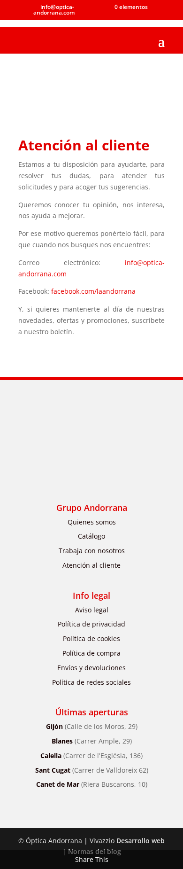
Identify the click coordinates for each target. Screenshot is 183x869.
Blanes (92, 740)
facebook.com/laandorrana (93, 291)
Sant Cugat (91, 770)
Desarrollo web (140, 840)
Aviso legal (91, 609)
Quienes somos (92, 521)
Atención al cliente (91, 565)
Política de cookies (91, 638)
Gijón (91, 726)
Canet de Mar (91, 784)
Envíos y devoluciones (91, 667)
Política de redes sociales (91, 682)
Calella (91, 755)
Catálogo (91, 536)
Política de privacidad (91, 623)
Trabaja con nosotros (92, 550)
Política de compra (91, 653)
